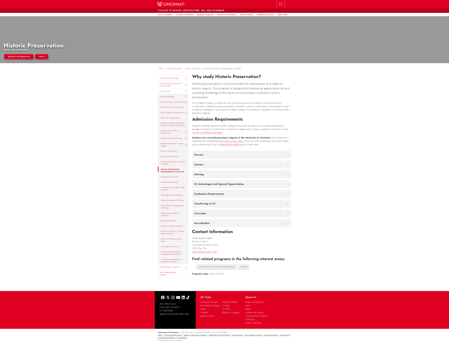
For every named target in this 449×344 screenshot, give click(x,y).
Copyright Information (166, 338)
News (248, 308)
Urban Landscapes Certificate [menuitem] (172, 200)
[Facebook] (163, 298)
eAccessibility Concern (253, 335)
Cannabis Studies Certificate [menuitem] (172, 226)
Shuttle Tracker (229, 302)
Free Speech (284, 335)
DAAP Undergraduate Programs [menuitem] (168, 273)
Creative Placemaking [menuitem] (169, 182)
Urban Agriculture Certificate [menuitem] (172, 195)
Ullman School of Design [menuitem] (169, 78)
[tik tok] (188, 298)
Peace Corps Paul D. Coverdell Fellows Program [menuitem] (173, 232)
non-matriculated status (231, 141)
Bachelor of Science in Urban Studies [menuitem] (172, 144)
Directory (249, 319)
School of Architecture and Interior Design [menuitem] (170, 84)
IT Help (225, 305)
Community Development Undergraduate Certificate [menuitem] (171, 253)
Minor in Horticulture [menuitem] (169, 151)
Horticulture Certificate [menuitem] (170, 177)
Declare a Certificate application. (207, 132)
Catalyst (204, 312)
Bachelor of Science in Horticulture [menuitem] (169, 132)
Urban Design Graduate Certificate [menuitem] (170, 214)
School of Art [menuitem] (165, 91)
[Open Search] (281, 4)
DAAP (161, 68)
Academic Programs (174, 68)
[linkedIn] (183, 298)
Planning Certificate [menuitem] (168, 221)
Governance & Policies (256, 316)
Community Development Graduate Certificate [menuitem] (171, 260)
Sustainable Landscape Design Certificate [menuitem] (173, 188)
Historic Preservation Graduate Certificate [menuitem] (173, 163)
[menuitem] (165, 14)
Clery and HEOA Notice (173, 335)
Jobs (247, 305)
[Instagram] (173, 298)
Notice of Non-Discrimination (195, 335)
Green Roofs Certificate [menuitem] (170, 156)
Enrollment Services (210, 305)
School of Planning (193, 68)
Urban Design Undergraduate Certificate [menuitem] (172, 206)
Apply (42, 56)
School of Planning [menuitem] (167, 96)
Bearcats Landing (230, 312)
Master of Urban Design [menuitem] (170, 118)
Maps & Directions (254, 302)
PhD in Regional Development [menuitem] (172, 112)
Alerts (160, 335)
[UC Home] (170, 4)
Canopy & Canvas (208, 302)
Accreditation (182, 338)
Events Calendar (253, 322)
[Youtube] (178, 298)
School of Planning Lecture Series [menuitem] (171, 240)
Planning (244, 266)
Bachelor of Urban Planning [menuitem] (171, 138)
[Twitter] (168, 298)
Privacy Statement (271, 335)
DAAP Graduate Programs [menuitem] (170, 267)
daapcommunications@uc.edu (174, 314)
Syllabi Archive (237, 335)
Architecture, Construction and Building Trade (217, 266)
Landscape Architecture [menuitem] (170, 246)
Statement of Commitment (219, 335)
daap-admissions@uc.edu (231, 144)
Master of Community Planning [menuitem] (173, 102)
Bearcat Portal (207, 316)
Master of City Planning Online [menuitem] (172, 107)
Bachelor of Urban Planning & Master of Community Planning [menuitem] (173, 124)
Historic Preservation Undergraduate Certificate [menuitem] (172, 170)
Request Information (19, 56)
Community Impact (254, 312)
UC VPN (226, 308)
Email (203, 308)
